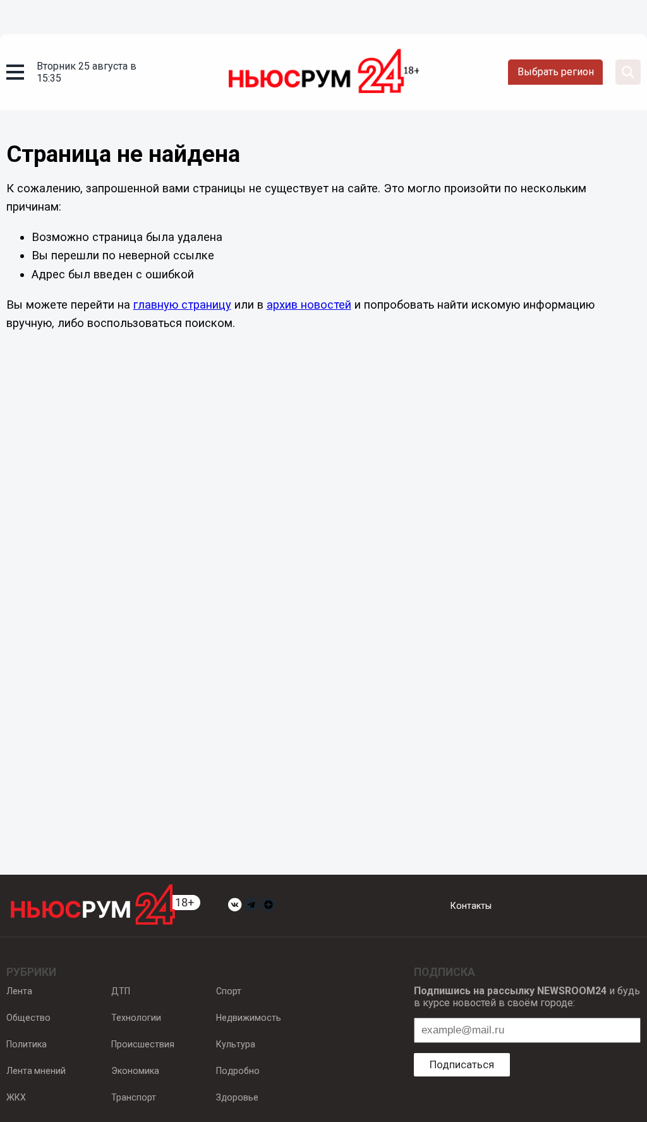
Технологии (136, 1018)
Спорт (228, 991)
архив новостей (309, 304)
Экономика (135, 1071)
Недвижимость (248, 1018)
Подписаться (462, 1064)
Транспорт (133, 1097)
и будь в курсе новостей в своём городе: (527, 997)
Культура (235, 1044)
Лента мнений (36, 1071)
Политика (26, 1044)
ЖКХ (16, 1097)
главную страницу (182, 304)
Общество (28, 1018)
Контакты (471, 906)
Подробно (238, 1071)
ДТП (120, 991)
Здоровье (237, 1097)
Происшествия (142, 1044)
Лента (19, 991)
